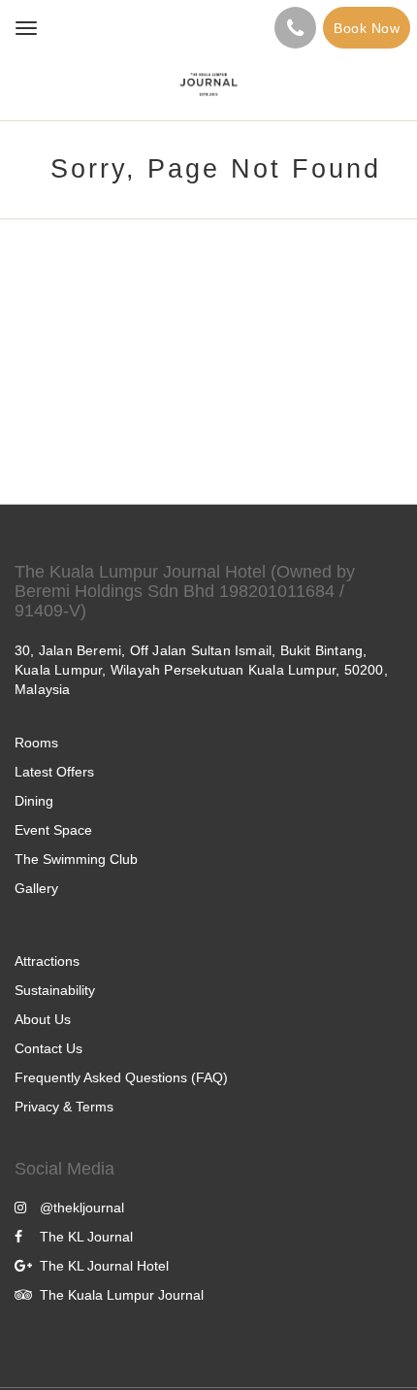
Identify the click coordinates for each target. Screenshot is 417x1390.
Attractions (47, 961)
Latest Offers (54, 771)
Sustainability (55, 990)
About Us (43, 1019)
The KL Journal (86, 1236)
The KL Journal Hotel (104, 1266)
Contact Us (48, 1048)
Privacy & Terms (64, 1106)
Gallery (36, 888)
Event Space (53, 830)
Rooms (36, 742)
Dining (34, 801)
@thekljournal (82, 1207)
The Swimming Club (76, 859)
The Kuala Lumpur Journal (122, 1295)
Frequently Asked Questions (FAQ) (121, 1077)
